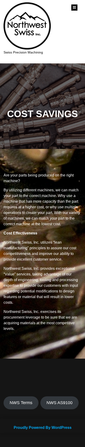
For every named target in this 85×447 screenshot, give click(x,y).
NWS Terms (21, 402)
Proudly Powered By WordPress (43, 428)
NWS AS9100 (59, 402)
